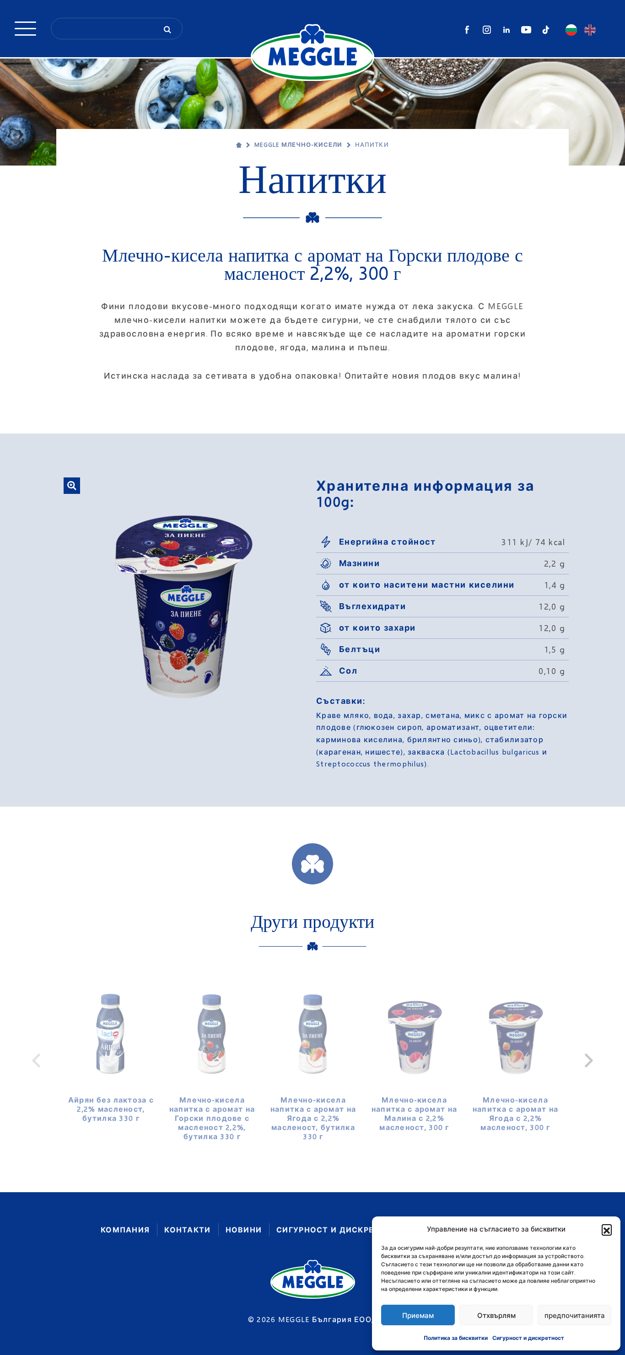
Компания (125, 1229)
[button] (606, 1229)
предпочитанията (574, 1315)
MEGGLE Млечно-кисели (298, 144)
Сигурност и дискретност (528, 1337)
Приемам (418, 1315)
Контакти (187, 1229)
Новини (244, 1229)
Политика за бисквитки (456, 1337)
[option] (111, 1051)
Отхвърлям (496, 1315)
